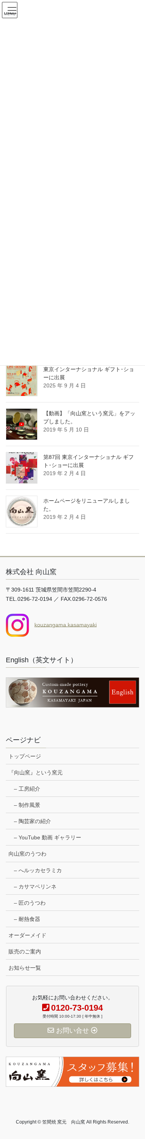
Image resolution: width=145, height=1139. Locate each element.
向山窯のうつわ (27, 854)
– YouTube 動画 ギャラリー (47, 837)
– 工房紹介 (27, 789)
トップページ (25, 756)
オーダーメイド (27, 935)
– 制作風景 (27, 805)
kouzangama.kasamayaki (65, 624)
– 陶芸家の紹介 (32, 821)
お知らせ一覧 (25, 968)
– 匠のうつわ (30, 903)
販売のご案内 (25, 951)
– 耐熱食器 (27, 919)
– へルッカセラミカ (38, 870)
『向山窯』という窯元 (36, 772)
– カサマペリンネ (35, 886)
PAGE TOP (134, 1098)
